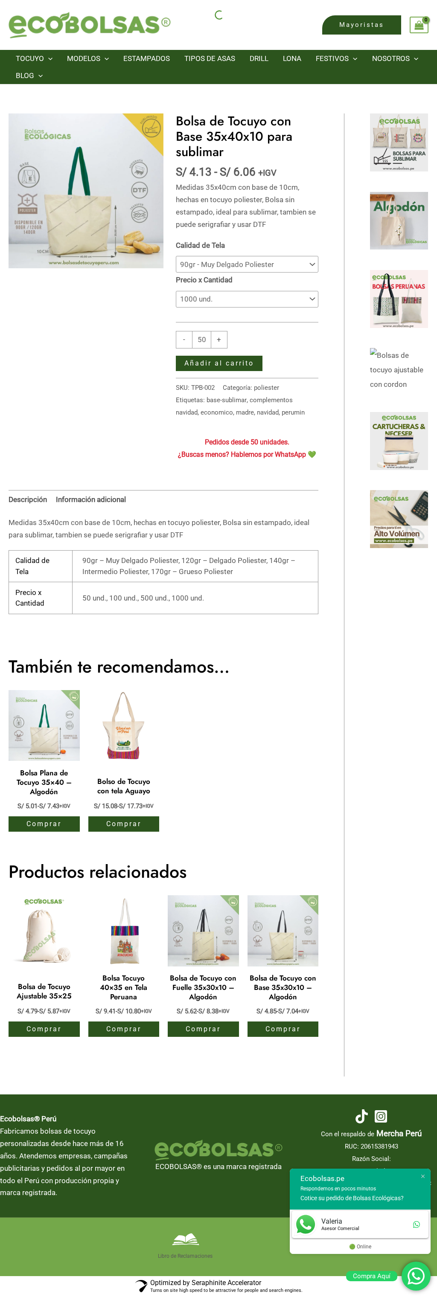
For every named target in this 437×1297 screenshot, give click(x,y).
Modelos (83, 58)
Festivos (332, 58)
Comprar (43, 824)
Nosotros (391, 58)
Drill (259, 58)
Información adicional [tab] (91, 499)
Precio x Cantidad (204, 280)
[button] (361, 25)
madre (245, 412)
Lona (292, 58)
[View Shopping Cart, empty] (419, 25)
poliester (266, 388)
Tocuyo (30, 58)
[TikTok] (362, 1116)
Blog (25, 75)
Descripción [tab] (28, 499)
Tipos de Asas (209, 58)
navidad (268, 412)
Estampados (146, 58)
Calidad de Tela (200, 245)
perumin (293, 412)
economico (217, 412)
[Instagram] (381, 1116)
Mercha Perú (399, 1133)
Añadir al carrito (219, 363)
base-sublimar (227, 400)
